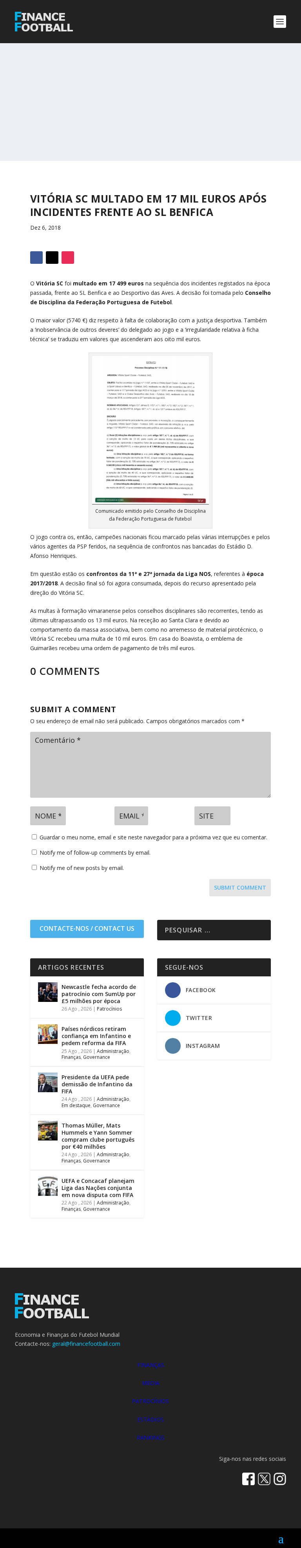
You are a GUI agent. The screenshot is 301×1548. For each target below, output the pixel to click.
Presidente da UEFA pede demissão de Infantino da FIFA (97, 1084)
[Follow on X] (52, 257)
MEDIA (151, 1383)
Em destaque (76, 1105)
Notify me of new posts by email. (82, 868)
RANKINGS (151, 1437)
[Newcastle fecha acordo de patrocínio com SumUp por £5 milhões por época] (48, 992)
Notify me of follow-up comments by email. (95, 852)
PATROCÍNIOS (150, 1401)
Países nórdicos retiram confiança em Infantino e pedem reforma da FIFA (96, 1036)
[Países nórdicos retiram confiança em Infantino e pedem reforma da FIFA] (48, 1034)
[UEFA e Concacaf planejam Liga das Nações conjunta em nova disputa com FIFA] (48, 1186)
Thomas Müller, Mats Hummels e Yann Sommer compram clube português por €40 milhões (98, 1136)
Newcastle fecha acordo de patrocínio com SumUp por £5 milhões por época (99, 994)
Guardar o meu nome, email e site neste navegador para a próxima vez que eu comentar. (153, 837)
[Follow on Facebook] (36, 257)
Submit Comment (240, 887)
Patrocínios (109, 1008)
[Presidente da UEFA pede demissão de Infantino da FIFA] (48, 1082)
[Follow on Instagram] (68, 257)
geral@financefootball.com (86, 1343)
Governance (96, 1057)
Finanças (71, 1057)
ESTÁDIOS (150, 1419)
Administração (113, 1051)
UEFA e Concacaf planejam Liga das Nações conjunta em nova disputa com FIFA (98, 1188)
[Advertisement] (150, 102)
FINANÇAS (150, 1365)
